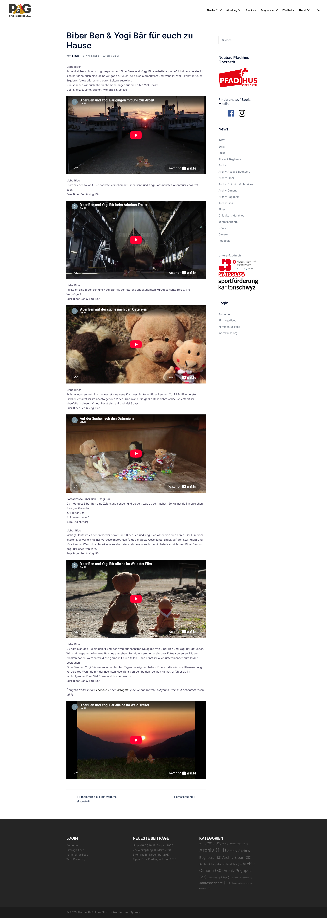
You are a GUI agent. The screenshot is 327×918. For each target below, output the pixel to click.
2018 (222, 146)
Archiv (223, 165)
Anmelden (225, 314)
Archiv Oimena (228, 190)
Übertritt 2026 (142, 845)
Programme (267, 10)
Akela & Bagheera (230, 159)
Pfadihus (251, 10)
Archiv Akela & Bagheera (234, 171)
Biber (75, 56)
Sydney (135, 912)
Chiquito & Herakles (231, 215)
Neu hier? (212, 10)
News (222, 228)
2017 (222, 140)
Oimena (223, 234)
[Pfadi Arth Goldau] (20, 10)
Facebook (103, 690)
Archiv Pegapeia (229, 196)
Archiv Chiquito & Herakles (236, 184)
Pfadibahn (288, 10)
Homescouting (183, 796)
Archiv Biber (111, 56)
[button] (318, 10)
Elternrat (138, 854)
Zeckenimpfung (143, 850)
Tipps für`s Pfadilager (147, 859)
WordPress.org (228, 333)
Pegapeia (224, 240)
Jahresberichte (228, 221)
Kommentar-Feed (229, 326)
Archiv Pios (226, 203)
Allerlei (302, 10)
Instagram (123, 690)
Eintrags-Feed (227, 320)
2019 (222, 153)
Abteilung (231, 10)
